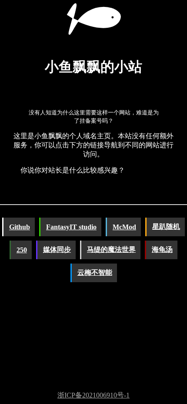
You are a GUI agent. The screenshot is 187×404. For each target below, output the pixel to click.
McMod (124, 227)
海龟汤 (162, 249)
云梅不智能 (94, 272)
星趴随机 (166, 226)
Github (19, 227)
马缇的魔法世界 (111, 249)
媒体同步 (57, 249)
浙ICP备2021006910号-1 (93, 395)
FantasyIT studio (71, 227)
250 (22, 250)
